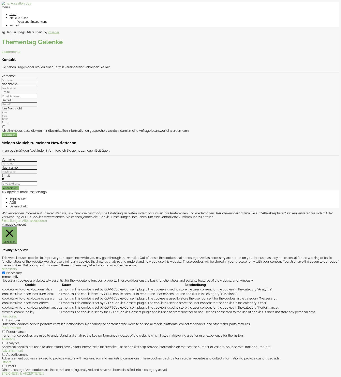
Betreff (6, 100)
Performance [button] (11, 328)
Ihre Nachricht (12, 108)
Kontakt (14, 25)
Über (12, 14)
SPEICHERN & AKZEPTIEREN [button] (23, 373)
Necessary (14, 273)
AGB (12, 202)
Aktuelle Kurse (18, 18)
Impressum (17, 199)
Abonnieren (10, 187)
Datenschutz (18, 206)
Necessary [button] (9, 269)
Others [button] (6, 362)
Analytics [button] (8, 339)
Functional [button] (9, 316)
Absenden (9, 134)
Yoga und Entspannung (32, 21)
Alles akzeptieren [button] (34, 221)
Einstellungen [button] (11, 221)
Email (6, 92)
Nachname (10, 84)
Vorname (8, 76)
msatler (53, 32)
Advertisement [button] (12, 351)
